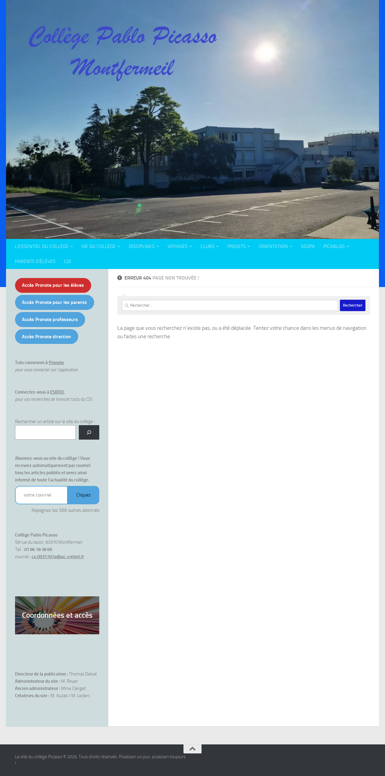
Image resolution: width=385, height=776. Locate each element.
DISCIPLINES (142, 246)
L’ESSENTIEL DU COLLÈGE (42, 246)
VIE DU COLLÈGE (99, 246)
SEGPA (308, 246)
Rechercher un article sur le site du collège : (55, 421)
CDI (67, 261)
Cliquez (83, 495)
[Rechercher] (89, 432)
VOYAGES (178, 246)
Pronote (56, 362)
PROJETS (236, 246)
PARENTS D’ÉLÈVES (35, 261)
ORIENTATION (273, 246)
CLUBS (207, 246)
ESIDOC (57, 392)
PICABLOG (334, 246)
